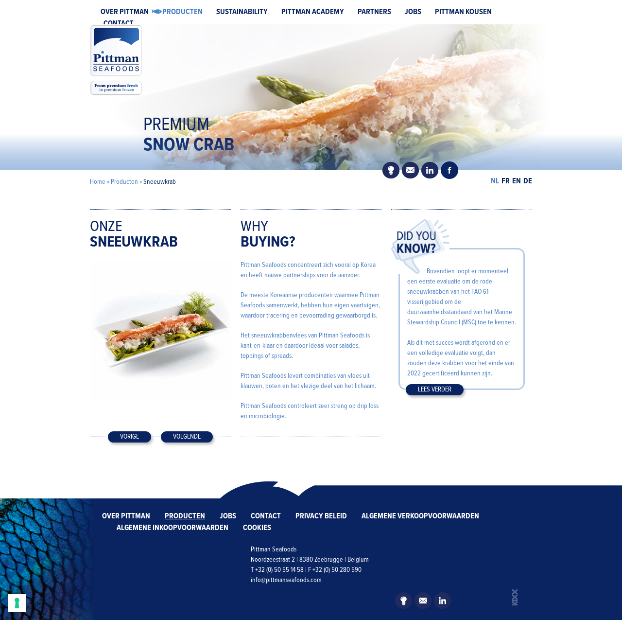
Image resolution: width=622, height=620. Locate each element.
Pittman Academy (312, 12)
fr (505, 181)
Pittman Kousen (463, 12)
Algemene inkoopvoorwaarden (172, 528)
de (527, 181)
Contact (119, 23)
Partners (374, 12)
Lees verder (434, 389)
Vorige (129, 436)
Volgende (187, 436)
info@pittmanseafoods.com (286, 580)
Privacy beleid (321, 516)
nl (495, 181)
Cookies (257, 528)
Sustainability (242, 12)
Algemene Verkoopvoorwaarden (420, 516)
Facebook (449, 170)
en (516, 181)
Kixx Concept (515, 597)
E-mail (410, 170)
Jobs (413, 12)
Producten (182, 12)
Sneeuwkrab (159, 181)
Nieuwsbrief (391, 170)
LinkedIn (430, 170)
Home (97, 181)
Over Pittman (125, 12)
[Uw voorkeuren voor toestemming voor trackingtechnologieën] (17, 603)
